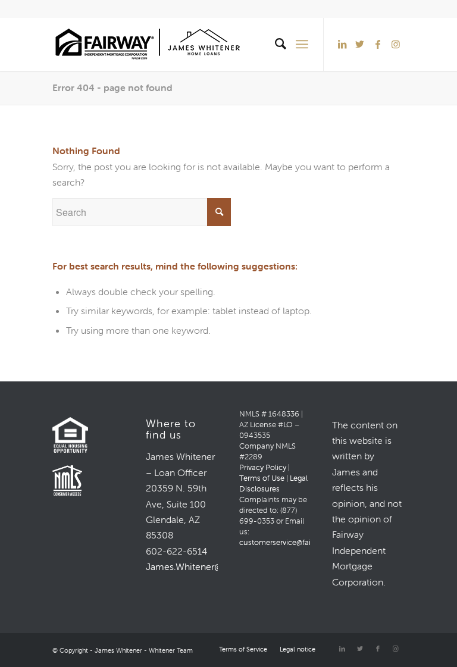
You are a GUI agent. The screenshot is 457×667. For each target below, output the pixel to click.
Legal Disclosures (273, 483)
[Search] (275, 44)
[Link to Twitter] (360, 44)
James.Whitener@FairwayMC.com (218, 566)
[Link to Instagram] (396, 44)
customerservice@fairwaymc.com (297, 542)
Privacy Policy (262, 467)
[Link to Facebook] (378, 44)
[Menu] (302, 44)
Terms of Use (261, 478)
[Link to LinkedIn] (342, 44)
